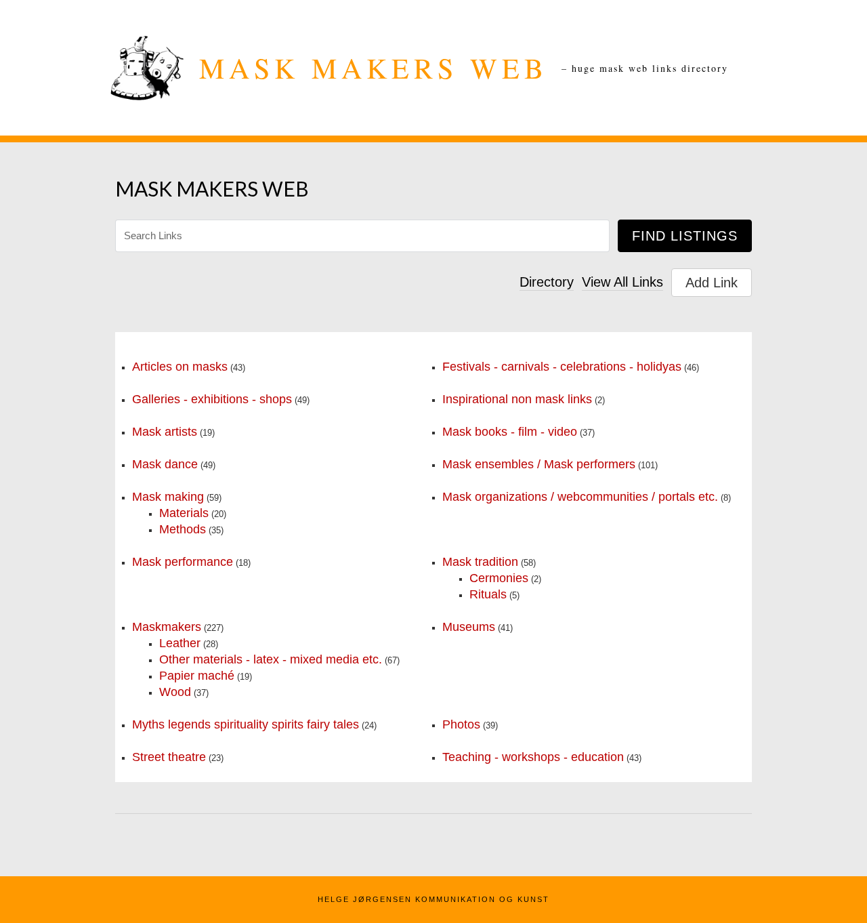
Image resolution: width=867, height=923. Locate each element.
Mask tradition (480, 562)
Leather (179, 643)
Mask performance (182, 562)
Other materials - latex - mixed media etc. (270, 659)
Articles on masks (180, 366)
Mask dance (165, 464)
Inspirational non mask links (517, 399)
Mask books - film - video (509, 431)
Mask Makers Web (373, 68)
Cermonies (498, 578)
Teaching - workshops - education (533, 757)
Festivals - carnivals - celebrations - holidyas (561, 366)
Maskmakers (166, 627)
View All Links (622, 281)
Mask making (168, 497)
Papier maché (196, 675)
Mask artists (164, 431)
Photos (461, 724)
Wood (175, 692)
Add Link (711, 282)
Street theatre (169, 757)
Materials (184, 513)
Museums (468, 627)
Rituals (488, 594)
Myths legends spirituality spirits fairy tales (245, 724)
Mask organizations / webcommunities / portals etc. (580, 497)
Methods (182, 529)
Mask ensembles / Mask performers (538, 464)
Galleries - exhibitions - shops (212, 399)
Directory (547, 281)
